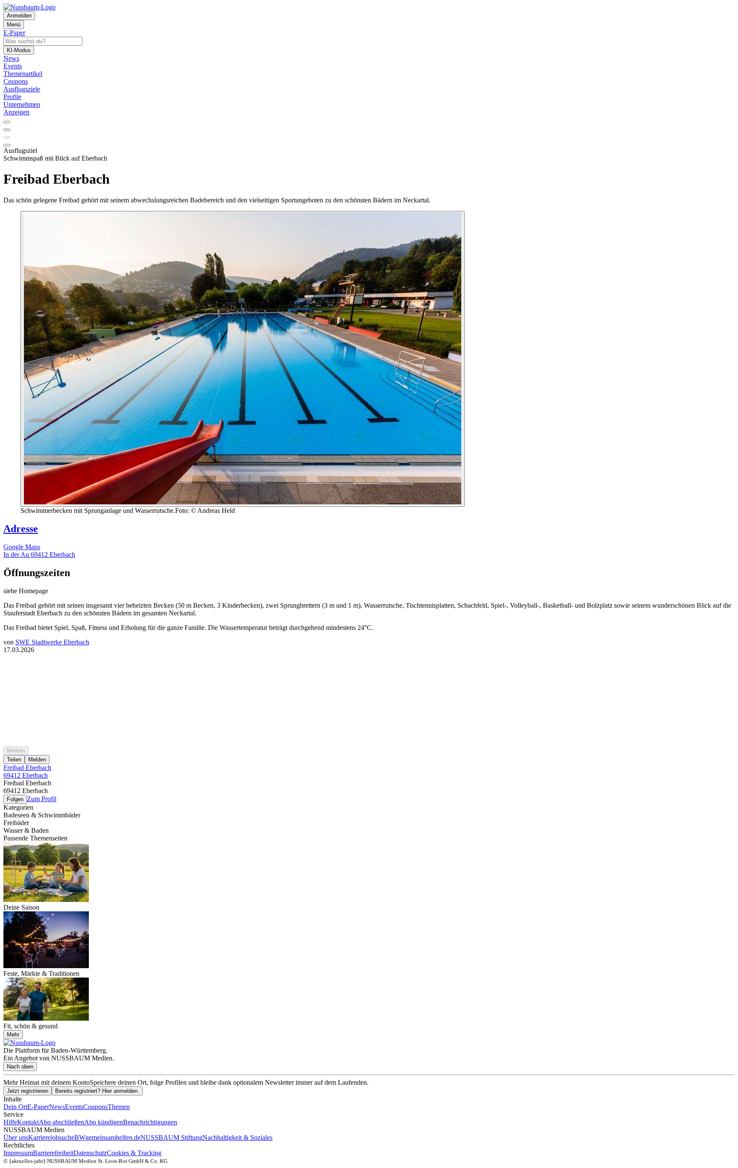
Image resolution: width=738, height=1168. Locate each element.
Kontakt (28, 1122)
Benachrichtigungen (150, 1122)
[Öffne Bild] (242, 359)
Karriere (39, 1137)
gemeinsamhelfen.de (113, 1137)
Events (74, 1106)
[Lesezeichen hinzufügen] (6, 137)
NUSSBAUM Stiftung (171, 1137)
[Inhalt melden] (6, 145)
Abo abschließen (61, 1122)
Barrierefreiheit (53, 1152)
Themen (119, 1106)
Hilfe (10, 1122)
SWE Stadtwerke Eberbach (52, 642)
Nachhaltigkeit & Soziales (237, 1137)
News (57, 1106)
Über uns (15, 1137)
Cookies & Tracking (134, 1152)
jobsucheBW (67, 1137)
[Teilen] (6, 130)
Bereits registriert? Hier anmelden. (97, 1091)
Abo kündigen (103, 1122)
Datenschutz (90, 1152)
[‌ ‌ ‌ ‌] (369, 669)
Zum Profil (41, 798)
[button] (369, 573)
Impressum (18, 1152)
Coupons (95, 1106)
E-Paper (38, 1106)
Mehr (13, 1034)
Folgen (15, 799)
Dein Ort (15, 1106)
